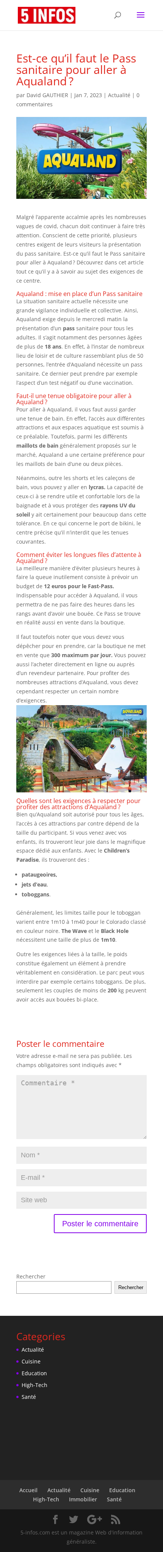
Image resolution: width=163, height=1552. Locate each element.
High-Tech (34, 1385)
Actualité (119, 95)
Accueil (28, 1490)
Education (34, 1373)
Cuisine (31, 1361)
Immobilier (83, 1499)
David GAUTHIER (47, 95)
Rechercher (30, 1276)
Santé (29, 1396)
